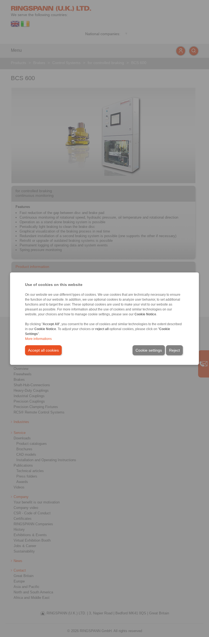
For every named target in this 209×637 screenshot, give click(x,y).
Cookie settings (149, 350)
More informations (38, 338)
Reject (174, 350)
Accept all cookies (43, 350)
